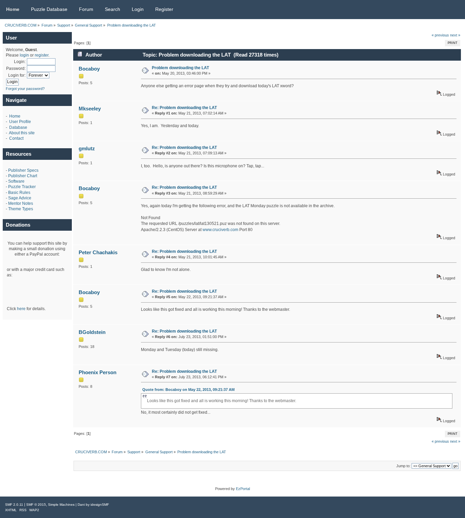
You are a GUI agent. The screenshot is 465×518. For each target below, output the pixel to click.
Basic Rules (19, 192)
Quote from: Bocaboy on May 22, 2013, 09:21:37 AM (188, 389)
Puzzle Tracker (22, 186)
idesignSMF (100, 504)
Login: (20, 61)
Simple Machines (61, 504)
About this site (22, 133)
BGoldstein (92, 332)
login (24, 55)
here (21, 308)
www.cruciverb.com (220, 229)
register (41, 55)
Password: (16, 68)
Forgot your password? (25, 89)
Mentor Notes (20, 203)
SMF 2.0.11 (14, 504)
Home (14, 116)
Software (16, 181)
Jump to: (403, 466)
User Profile (20, 121)
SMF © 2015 (36, 504)
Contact (16, 138)
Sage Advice (19, 198)
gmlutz (87, 148)
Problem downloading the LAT (180, 67)
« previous (440, 35)
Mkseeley (90, 108)
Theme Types (20, 209)
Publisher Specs (23, 170)
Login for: (17, 75)
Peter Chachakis (98, 252)
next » (455, 35)
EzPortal (243, 489)
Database (18, 127)
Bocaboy (89, 69)
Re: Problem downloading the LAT (184, 107)
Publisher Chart (22, 175)
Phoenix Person (97, 372)
